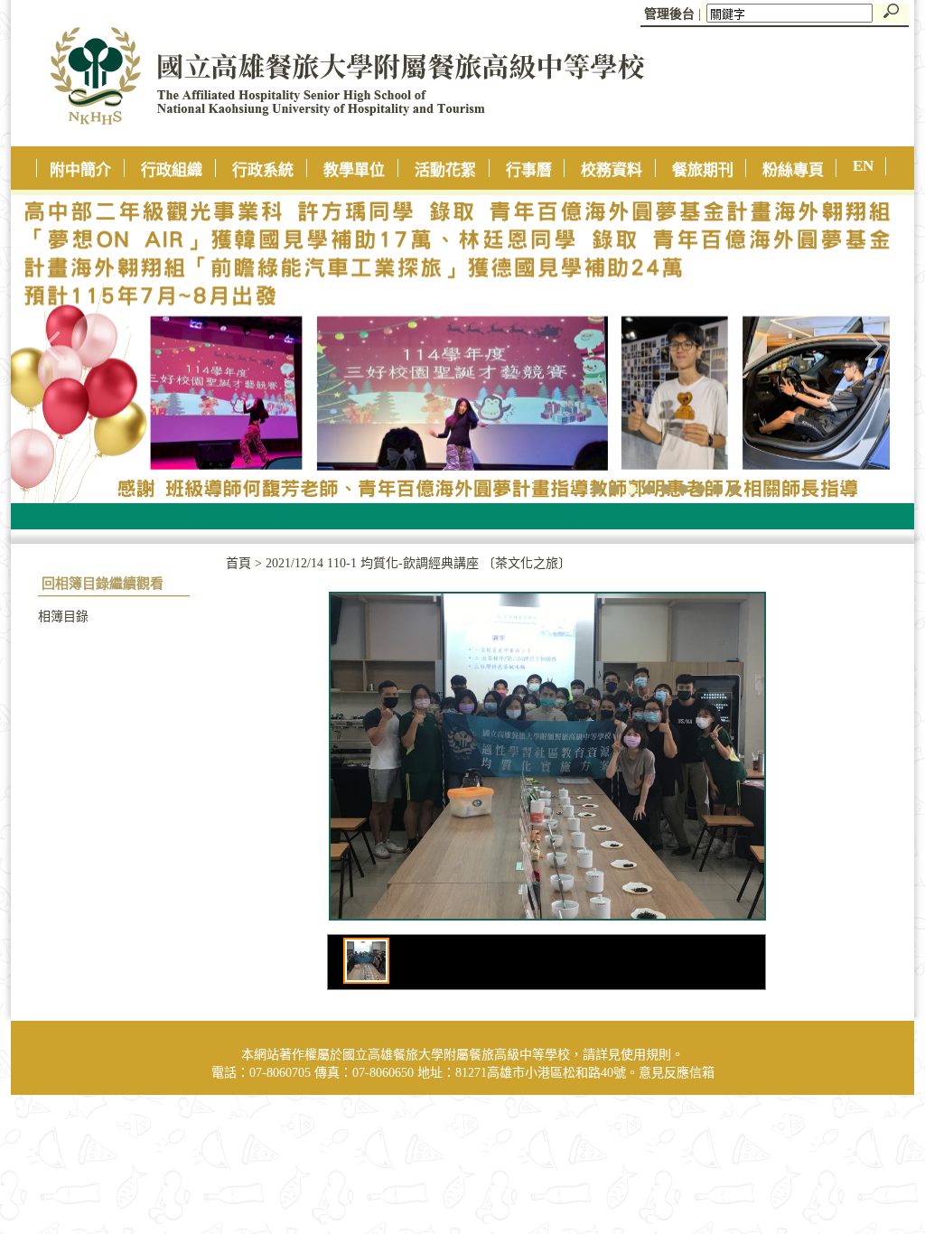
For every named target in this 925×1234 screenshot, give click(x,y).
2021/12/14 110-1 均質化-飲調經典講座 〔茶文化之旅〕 (418, 563)
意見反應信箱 (677, 1073)
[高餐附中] (328, 142)
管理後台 (669, 14)
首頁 (238, 563)
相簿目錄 (63, 616)
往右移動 (872, 345)
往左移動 (52, 345)
